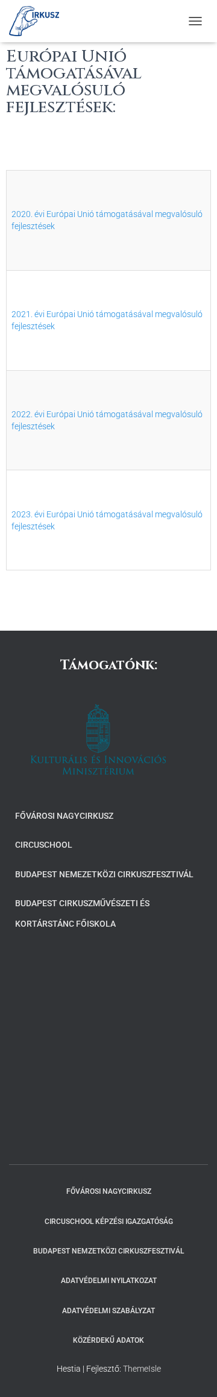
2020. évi (28, 214)
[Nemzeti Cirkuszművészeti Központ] (38, 21)
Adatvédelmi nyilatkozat (109, 1280)
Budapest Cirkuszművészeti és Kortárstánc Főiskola (82, 913)
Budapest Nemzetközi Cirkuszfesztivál (108, 1251)
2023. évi (28, 514)
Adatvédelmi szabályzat (108, 1311)
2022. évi (28, 414)
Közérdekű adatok (108, 1340)
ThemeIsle (142, 1368)
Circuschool (43, 845)
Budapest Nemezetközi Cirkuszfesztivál (104, 874)
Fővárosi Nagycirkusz (64, 816)
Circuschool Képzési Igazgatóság (109, 1221)
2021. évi (28, 314)
